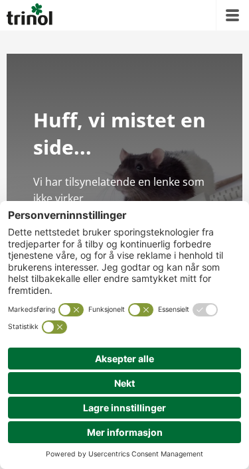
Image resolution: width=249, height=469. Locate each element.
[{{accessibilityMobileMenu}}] (232, 15)
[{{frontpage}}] (29, 15)
